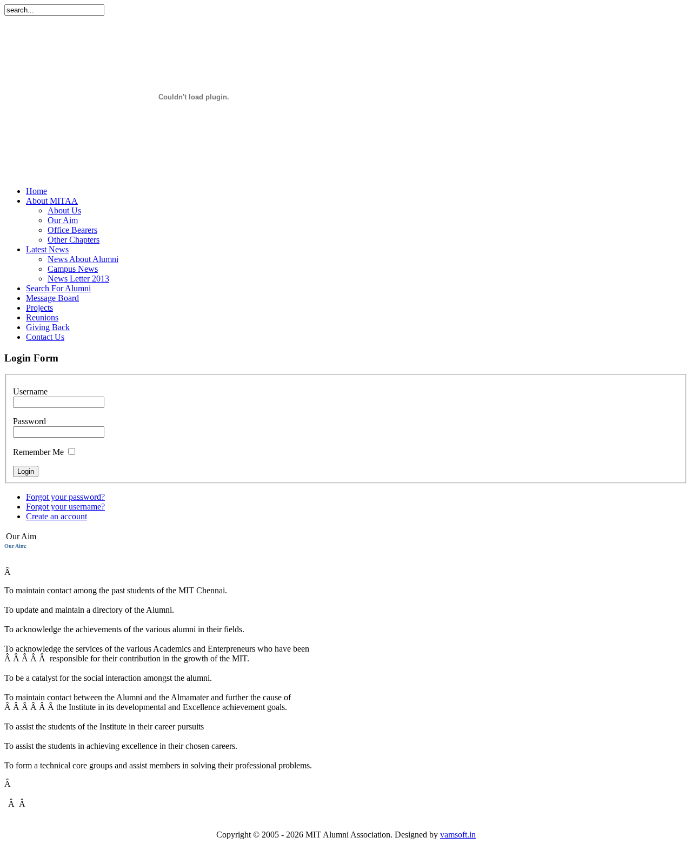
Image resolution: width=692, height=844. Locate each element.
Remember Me (38, 452)
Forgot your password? (65, 496)
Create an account (56, 516)
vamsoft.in (458, 834)
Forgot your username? (65, 506)
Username (30, 391)
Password (29, 421)
